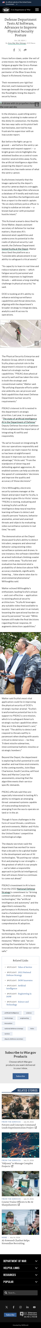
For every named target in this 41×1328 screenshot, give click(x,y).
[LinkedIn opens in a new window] (27, 1307)
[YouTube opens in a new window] (34, 1307)
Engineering (24, 1018)
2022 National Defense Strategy (18, 973)
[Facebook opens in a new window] (13, 1307)
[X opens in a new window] (6, 1307)
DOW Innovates (25, 980)
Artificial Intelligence (16, 987)
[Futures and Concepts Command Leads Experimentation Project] (20, 1111)
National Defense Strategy (14, 1028)
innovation (8, 1023)
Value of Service (25, 967)
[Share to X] (20, 51)
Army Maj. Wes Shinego (17, 43)
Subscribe (20, 1076)
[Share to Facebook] (14, 51)
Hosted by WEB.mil (20, 1325)
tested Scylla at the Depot (15, 248)
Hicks (32, 1028)
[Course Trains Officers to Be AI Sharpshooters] (20, 1188)
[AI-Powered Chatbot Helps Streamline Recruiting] (20, 1227)
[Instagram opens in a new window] (20, 1307)
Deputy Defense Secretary (14, 1039)
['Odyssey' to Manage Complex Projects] (20, 1150)
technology (9, 1018)
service (7, 1034)
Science (29, 1013)
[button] (37, 9)
